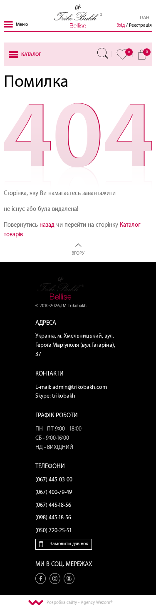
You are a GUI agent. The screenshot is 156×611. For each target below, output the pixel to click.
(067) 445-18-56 (53, 505)
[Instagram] (55, 578)
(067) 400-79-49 (53, 492)
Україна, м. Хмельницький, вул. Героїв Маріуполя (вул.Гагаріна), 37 (75, 345)
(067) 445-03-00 (53, 480)
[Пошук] (102, 53)
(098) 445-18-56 (53, 518)
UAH (144, 17)
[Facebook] (40, 578)
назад (47, 225)
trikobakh (63, 396)
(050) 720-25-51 (53, 530)
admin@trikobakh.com (79, 387)
